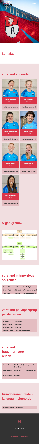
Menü (34, 3)
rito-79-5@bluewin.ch (30, 286)
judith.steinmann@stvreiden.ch (14, 106)
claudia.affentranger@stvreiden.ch (15, 138)
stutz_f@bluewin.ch (29, 292)
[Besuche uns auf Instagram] (19, 421)
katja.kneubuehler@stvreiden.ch (14, 202)
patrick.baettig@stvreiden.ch (13, 170)
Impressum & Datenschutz (19, 436)
